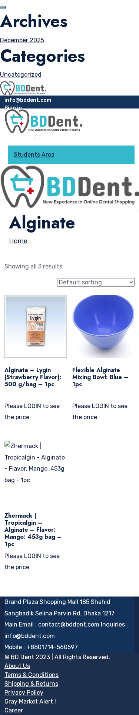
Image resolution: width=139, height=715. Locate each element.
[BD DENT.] (23, 87)
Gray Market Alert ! (30, 701)
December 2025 (22, 40)
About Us (17, 665)
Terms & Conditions (31, 674)
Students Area (34, 154)
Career (13, 710)
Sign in (13, 108)
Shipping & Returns (31, 683)
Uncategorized (21, 74)
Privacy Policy (23, 692)
